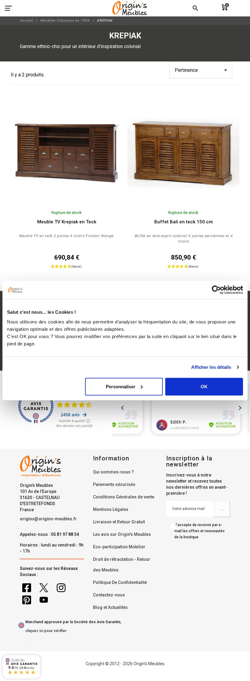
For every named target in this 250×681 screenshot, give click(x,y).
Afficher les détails (211, 367)
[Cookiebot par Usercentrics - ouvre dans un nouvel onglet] (216, 290)
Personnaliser (120, 386)
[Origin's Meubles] (130, 8)
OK (204, 386)
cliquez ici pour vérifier (46, 630)
